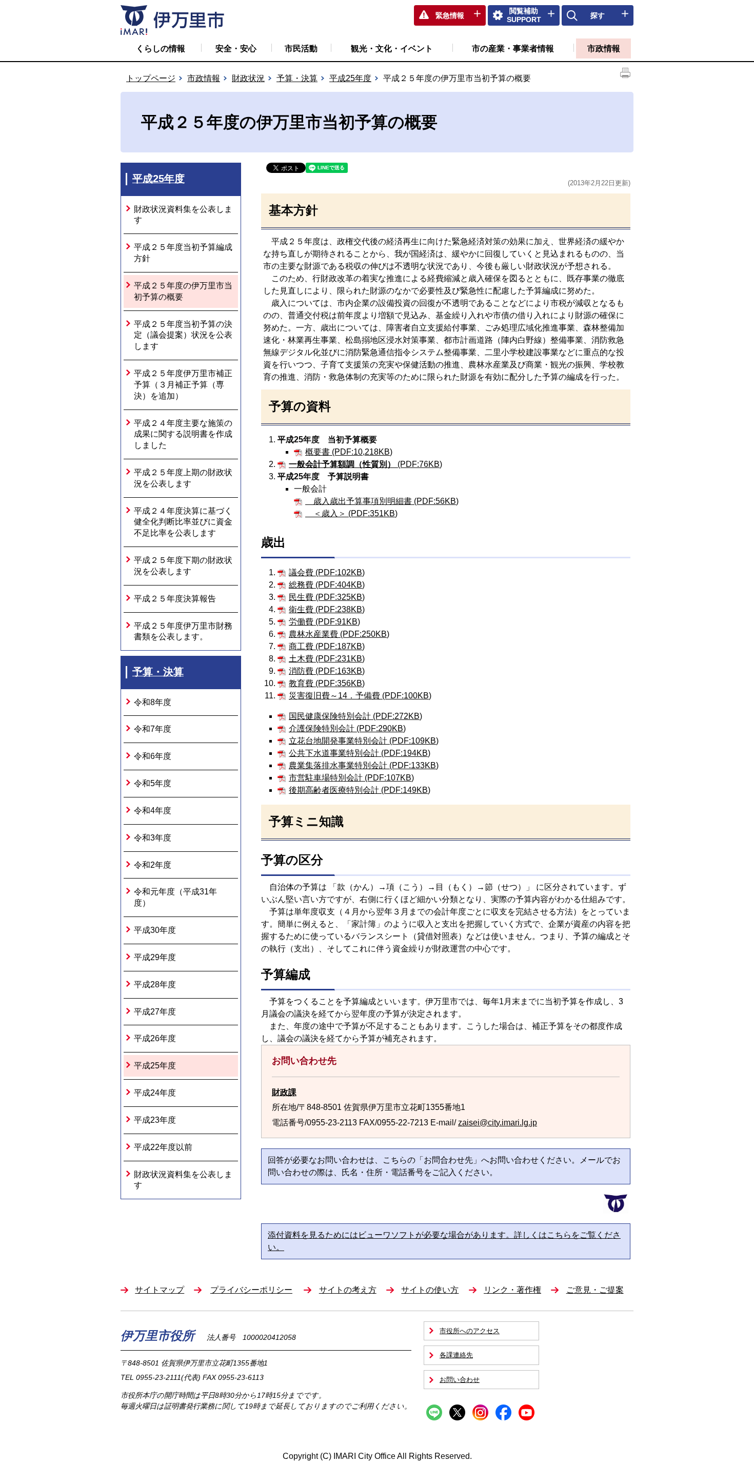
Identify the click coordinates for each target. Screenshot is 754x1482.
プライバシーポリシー (251, 1289)
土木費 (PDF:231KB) (327, 658)
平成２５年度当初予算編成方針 (183, 253)
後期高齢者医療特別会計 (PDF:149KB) (359, 790)
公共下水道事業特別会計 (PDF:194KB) (359, 753)
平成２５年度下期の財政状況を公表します (183, 566)
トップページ (150, 78)
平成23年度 (155, 1120)
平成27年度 (155, 1011)
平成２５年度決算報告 (175, 598)
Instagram (480, 1412)
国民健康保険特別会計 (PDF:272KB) (355, 716)
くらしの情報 (160, 48)
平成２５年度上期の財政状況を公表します (183, 478)
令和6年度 (152, 756)
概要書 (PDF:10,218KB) (348, 451)
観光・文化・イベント (392, 48)
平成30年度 (155, 930)
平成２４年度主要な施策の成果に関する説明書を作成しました (183, 434)
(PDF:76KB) (365, 464)
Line (434, 1412)
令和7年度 (152, 729)
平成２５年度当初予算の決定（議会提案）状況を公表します (183, 335)
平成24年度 (155, 1092)
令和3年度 (152, 837)
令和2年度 (152, 865)
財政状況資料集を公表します (183, 215)
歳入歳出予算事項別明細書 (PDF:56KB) (382, 501)
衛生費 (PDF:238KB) (327, 609)
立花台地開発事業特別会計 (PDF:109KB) (364, 740)
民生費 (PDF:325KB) (327, 597)
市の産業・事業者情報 (513, 48)
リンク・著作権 (512, 1289)
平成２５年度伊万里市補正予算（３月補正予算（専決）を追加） (183, 384)
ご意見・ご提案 (595, 1289)
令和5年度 (152, 783)
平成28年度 (155, 984)
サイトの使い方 (430, 1289)
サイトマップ (159, 1289)
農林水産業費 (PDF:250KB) (339, 634)
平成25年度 (350, 78)
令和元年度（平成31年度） (175, 897)
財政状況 (248, 78)
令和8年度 (152, 702)
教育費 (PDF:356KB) (327, 683)
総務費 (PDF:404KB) (327, 584)
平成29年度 (155, 957)
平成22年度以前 (163, 1147)
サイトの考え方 (347, 1289)
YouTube (526, 1412)
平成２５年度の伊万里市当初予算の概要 (183, 291)
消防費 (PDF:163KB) (327, 671)
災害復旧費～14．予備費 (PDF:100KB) (360, 695)
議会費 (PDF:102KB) (327, 572)
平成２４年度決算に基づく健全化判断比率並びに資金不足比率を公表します (183, 522)
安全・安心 (235, 48)
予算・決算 (297, 78)
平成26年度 (155, 1038)
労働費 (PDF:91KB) (324, 621)
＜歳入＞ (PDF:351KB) (351, 513)
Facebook (503, 1412)
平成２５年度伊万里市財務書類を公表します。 (183, 631)
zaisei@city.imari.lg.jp (497, 1122)
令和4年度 (152, 810)
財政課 (284, 1092)
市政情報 (603, 48)
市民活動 (301, 48)
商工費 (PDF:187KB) (327, 646)
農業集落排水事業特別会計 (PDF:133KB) (364, 765)
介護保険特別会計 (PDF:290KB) (347, 728)
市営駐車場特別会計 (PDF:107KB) (351, 777)
